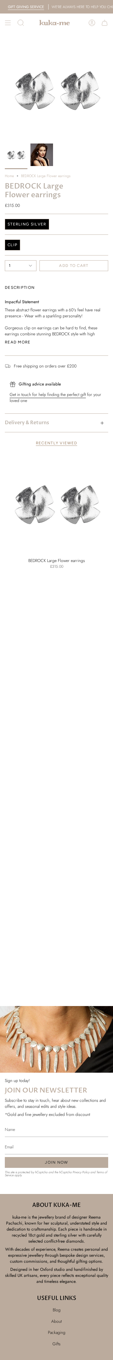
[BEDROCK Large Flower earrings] (56, 503)
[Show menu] (7, 23)
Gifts (56, 1344)
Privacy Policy (81, 1172)
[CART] (104, 23)
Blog (57, 1310)
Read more (18, 342)
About (56, 1321)
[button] (20, 23)
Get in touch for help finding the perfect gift (48, 394)
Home (9, 176)
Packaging (56, 1332)
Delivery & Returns (27, 422)
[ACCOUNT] (92, 23)
